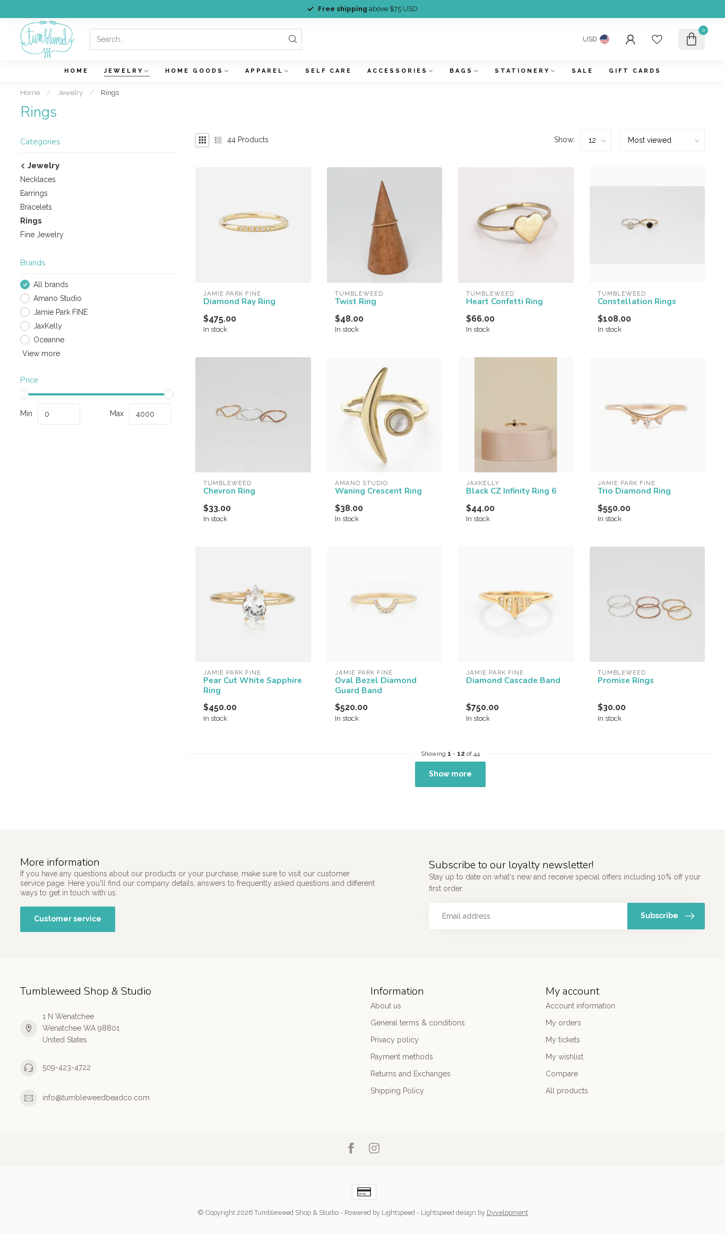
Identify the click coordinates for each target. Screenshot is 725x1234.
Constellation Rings (637, 301)
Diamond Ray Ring (239, 301)
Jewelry (123, 70)
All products (567, 1090)
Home (76, 70)
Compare (562, 1073)
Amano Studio (57, 299)
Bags (461, 70)
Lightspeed (398, 1212)
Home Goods (194, 70)
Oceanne (48, 340)
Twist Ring (355, 301)
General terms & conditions (417, 1023)
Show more (450, 774)
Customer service (67, 918)
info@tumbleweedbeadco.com (96, 1097)
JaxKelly (47, 326)
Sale (582, 70)
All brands (50, 285)
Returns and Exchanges (410, 1073)
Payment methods (401, 1056)
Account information (580, 1006)
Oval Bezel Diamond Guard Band (376, 685)
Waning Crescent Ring (378, 491)
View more (40, 353)
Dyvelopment (507, 1212)
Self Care (328, 70)
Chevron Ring (229, 491)
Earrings (34, 193)
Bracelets (36, 207)
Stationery (522, 70)
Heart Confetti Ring (504, 301)
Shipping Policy (397, 1090)
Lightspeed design (448, 1212)
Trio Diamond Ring (634, 491)
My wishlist (564, 1056)
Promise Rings (626, 680)
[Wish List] (657, 39)
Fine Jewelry (42, 234)
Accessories (397, 70)
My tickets (563, 1039)
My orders (563, 1023)
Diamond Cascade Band (513, 680)
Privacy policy (394, 1039)
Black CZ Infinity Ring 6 (511, 491)
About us (385, 1006)
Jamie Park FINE (60, 312)
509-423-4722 (66, 1067)
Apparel (264, 70)
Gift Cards (635, 70)
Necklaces (38, 179)
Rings (110, 92)
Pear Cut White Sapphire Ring (252, 685)
